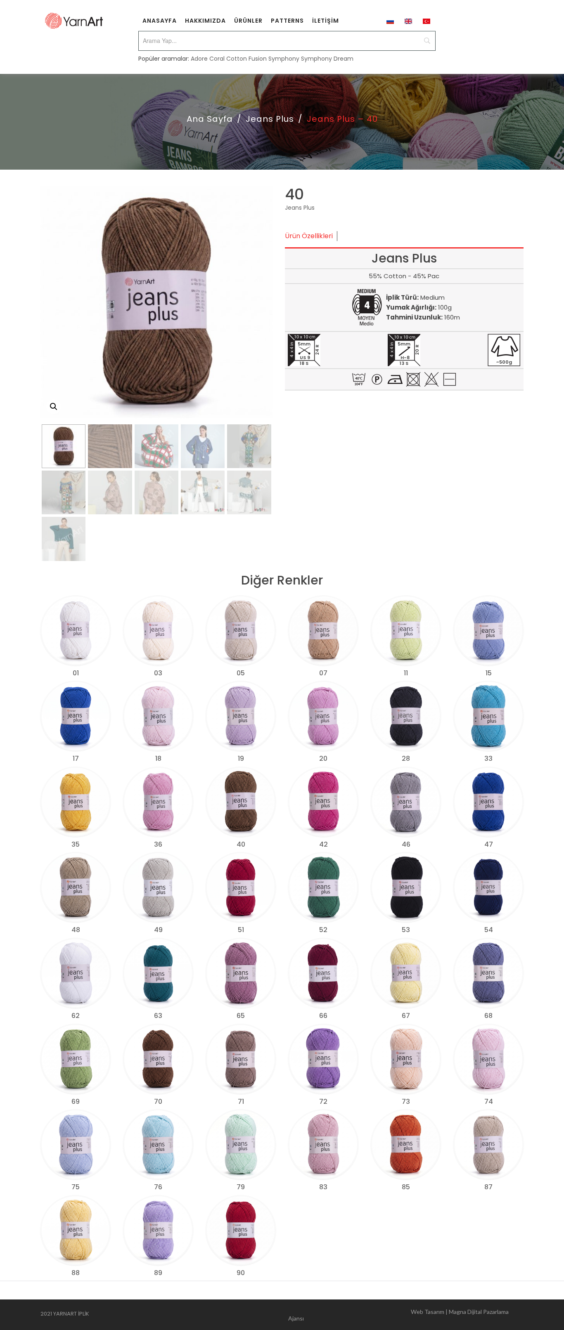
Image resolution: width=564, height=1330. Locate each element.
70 (158, 1101)
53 (406, 930)
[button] (53, 406)
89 (158, 1273)
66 (323, 1015)
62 (75, 1015)
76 (158, 1187)
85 (406, 1187)
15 (489, 673)
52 (323, 930)
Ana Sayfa (210, 119)
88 (75, 1273)
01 (76, 673)
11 (406, 673)
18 (158, 758)
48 (75, 930)
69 (75, 1101)
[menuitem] (159, 20)
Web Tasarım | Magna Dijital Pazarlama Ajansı (398, 1315)
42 (323, 844)
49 (158, 930)
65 (241, 1015)
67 (406, 1015)
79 (241, 1187)
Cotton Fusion (246, 58)
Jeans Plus (270, 119)
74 (488, 1101)
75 (75, 1187)
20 (323, 758)
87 (488, 1187)
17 (76, 758)
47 (488, 844)
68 (488, 1015)
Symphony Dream (327, 58)
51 (241, 930)
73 (406, 1101)
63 (158, 1015)
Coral (217, 58)
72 (323, 1101)
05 (241, 673)
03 (158, 673)
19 (241, 758)
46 (406, 844)
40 (241, 844)
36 (158, 844)
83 (323, 1187)
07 (323, 673)
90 (241, 1273)
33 (488, 758)
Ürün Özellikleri (309, 236)
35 (75, 844)
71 (241, 1101)
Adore (199, 58)
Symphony (283, 58)
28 (406, 758)
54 (488, 930)
